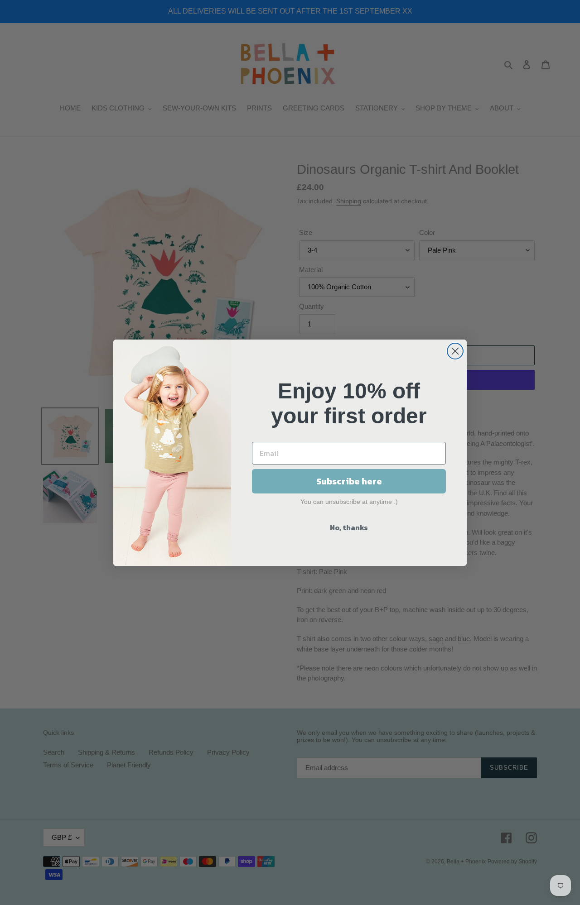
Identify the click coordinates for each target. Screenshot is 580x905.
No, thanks (349, 527)
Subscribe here (349, 481)
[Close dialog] (455, 351)
